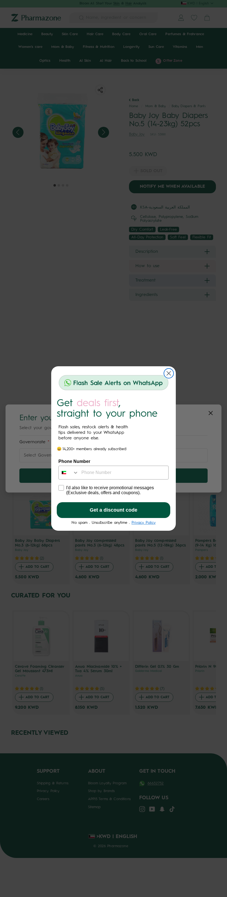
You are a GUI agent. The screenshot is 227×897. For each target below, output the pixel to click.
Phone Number (74, 461)
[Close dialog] (169, 373)
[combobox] (69, 472)
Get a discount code (113, 510)
